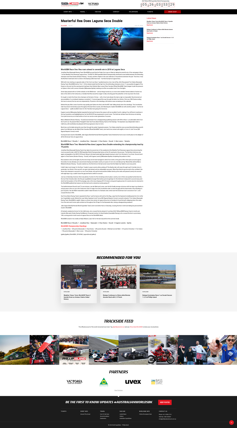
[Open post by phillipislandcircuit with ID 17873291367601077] (15, 350)
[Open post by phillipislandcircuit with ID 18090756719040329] (192, 350)
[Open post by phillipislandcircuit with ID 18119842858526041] (222, 350)
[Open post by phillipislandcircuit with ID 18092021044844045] (163, 350)
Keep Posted (165, 402)
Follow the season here (145, 414)
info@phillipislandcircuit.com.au (167, 419)
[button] (1, 351)
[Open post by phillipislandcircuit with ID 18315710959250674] (74, 350)
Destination (103, 418)
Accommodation (104, 416)
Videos (121, 416)
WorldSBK (64, 26)
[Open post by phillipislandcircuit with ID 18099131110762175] (44, 350)
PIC (72, 26)
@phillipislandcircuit (119, 327)
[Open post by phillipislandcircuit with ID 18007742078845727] (133, 350)
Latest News (123, 414)
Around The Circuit (85, 414)
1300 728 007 (167, 416)
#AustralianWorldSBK (136, 327)
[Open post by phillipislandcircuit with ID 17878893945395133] (103, 350)
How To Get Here (104, 414)
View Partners (118, 390)
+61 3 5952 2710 (167, 414)
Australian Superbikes (125, 418)
